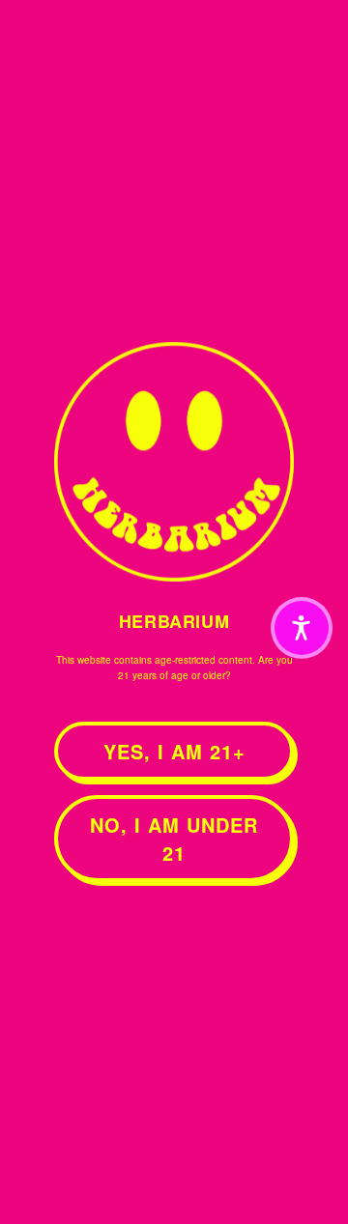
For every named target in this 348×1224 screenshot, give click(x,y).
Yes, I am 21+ (174, 751)
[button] (302, 628)
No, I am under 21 (174, 839)
